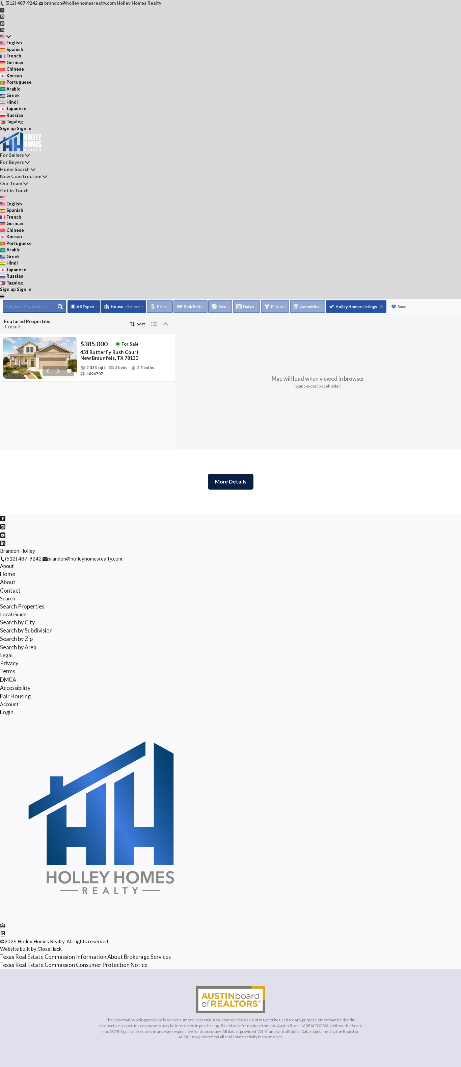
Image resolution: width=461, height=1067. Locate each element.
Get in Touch (14, 190)
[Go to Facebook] (2, 10)
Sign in (24, 128)
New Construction (21, 176)
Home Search (15, 169)
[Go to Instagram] (2, 16)
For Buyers (12, 162)
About (7, 566)
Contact (10, 590)
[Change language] (5, 36)
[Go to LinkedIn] (2, 29)
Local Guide (13, 614)
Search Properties (22, 606)
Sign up (8, 128)
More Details (230, 481)
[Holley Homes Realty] (101, 917)
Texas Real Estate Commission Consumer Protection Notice (73, 965)
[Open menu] (2, 296)
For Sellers (12, 155)
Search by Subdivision (26, 630)
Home (7, 574)
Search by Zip (16, 639)
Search (7, 598)
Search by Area (18, 647)
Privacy (9, 663)
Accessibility (15, 688)
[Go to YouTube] (2, 23)
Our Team (11, 183)
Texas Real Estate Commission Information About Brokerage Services (85, 956)
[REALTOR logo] (2, 933)
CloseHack (49, 949)
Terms (7, 671)
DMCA (8, 679)
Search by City (17, 622)
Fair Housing (15, 696)
